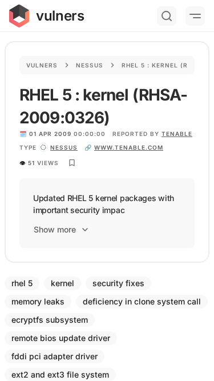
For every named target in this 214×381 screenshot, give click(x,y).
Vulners (42, 65)
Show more (55, 229)
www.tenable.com (128, 147)
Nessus (89, 65)
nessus (64, 147)
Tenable (176, 133)
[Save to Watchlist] (72, 163)
